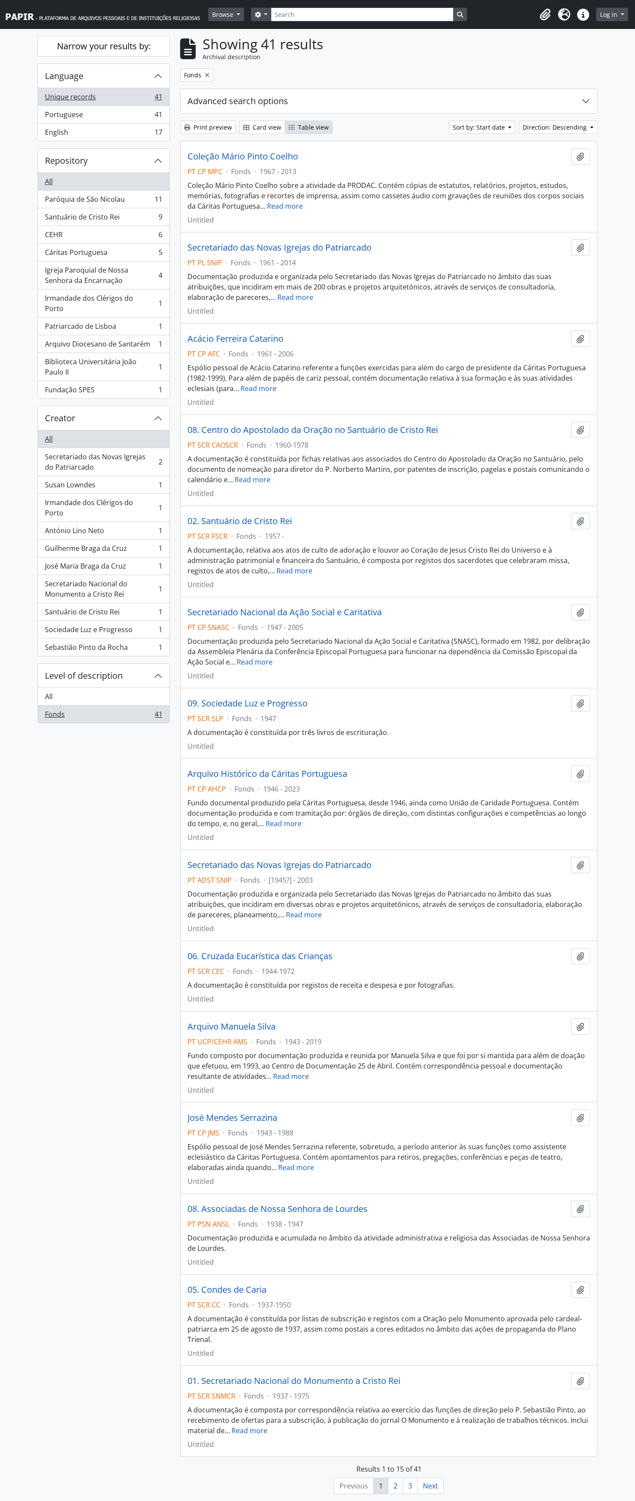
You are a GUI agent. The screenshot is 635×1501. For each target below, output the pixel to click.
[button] (545, 14)
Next (430, 1486)
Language (64, 76)
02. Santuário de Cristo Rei (239, 521)
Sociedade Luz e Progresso (103, 632)
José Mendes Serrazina (232, 1118)
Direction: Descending (555, 127)
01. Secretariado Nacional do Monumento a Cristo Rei (293, 1381)
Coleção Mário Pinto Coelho (242, 156)
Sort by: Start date (480, 127)
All (49, 181)
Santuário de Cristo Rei (103, 219)
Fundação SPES (103, 391)
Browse (223, 14)
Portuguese (103, 117)
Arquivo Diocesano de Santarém (103, 346)
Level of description (84, 675)
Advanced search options (237, 101)
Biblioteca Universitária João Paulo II (103, 367)
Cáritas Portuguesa (103, 254)
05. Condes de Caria (227, 1290)
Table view (312, 127)
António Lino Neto (103, 533)
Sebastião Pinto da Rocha (103, 649)
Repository (66, 160)
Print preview (212, 127)
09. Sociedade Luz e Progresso (247, 703)
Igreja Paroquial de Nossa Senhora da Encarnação (103, 275)
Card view (266, 127)
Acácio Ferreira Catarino (235, 339)
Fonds (103, 716)
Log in (609, 14)
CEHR (103, 237)
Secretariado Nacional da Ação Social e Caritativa (284, 612)
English (103, 134)
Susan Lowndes (103, 487)
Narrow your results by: (104, 46)
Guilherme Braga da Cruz (103, 550)
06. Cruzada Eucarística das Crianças (260, 956)
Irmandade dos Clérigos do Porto (103, 303)
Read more (285, 206)
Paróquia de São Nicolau (103, 201)
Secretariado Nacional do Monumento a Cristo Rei (103, 589)
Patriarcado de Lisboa (103, 328)
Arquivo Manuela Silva (231, 1026)
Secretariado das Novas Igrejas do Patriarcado (103, 462)
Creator (60, 418)
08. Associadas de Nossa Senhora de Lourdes (277, 1209)
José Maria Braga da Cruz (103, 568)
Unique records (103, 99)
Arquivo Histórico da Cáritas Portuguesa (267, 774)
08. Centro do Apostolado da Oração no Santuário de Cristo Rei (312, 430)
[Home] (106, 14)
